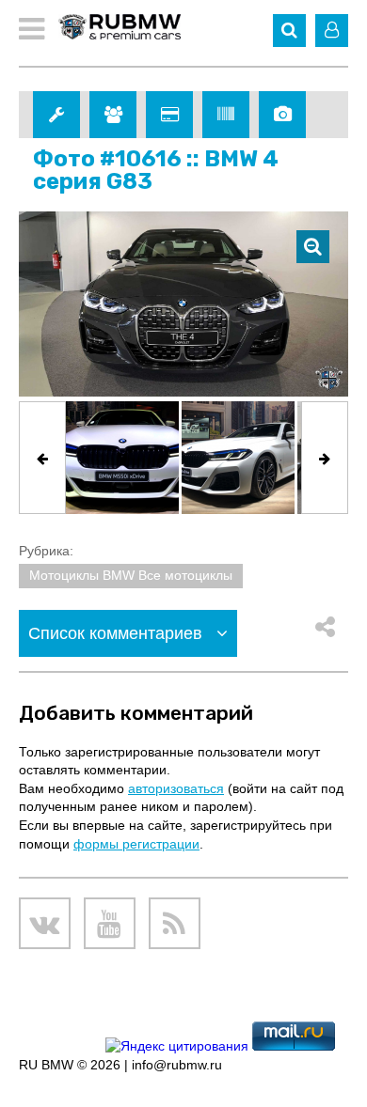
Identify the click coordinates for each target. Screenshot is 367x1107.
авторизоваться (176, 788)
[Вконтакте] (45, 923)
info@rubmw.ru (177, 1064)
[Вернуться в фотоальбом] (312, 246)
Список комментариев (117, 633)
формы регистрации (136, 843)
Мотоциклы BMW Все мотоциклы (130, 575)
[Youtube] (110, 923)
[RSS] (174, 923)
